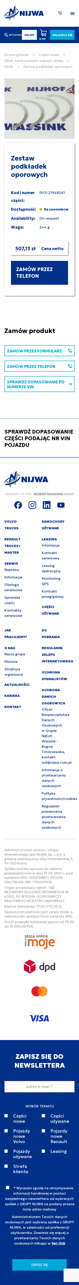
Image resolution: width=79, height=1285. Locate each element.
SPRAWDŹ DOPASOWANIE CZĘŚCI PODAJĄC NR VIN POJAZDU (38, 438)
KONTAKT (12, 707)
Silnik (8, 67)
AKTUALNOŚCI (16, 685)
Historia (10, 661)
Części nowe (49, 55)
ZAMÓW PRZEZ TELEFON (34, 272)
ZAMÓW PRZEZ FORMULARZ (34, 351)
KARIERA (12, 696)
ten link (58, 1243)
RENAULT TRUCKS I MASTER (12, 546)
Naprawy (11, 569)
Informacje (13, 577)
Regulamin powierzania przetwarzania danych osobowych (54, 817)
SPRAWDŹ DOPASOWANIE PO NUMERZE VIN (36, 384)
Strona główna (16, 55)
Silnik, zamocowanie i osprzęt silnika (33, 61)
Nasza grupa (14, 654)
